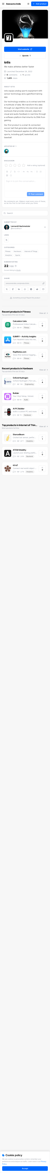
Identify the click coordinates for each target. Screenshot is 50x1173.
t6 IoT (15, 465)
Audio (26, 400)
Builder (16, 393)
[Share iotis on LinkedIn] (19, 289)
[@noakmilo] (6, 151)
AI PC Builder (18, 408)
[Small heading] (31, 171)
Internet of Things (30, 251)
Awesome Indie (13, 4)
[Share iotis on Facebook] (12, 289)
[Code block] (11, 175)
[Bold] (7, 171)
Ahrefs (18, 270)
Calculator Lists (20, 321)
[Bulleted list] (37, 171)
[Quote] (7, 175)
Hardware (17, 251)
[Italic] (11, 171)
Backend (29, 456)
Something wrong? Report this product (26, 298)
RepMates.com (19, 352)
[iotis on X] (6, 240)
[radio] (6, 165)
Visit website (23, 49)
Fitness (7, 251)
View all (42, 313)
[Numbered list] (40, 171)
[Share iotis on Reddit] (37, 289)
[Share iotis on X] (6, 289)
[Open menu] (3, 4)
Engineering (29, 384)
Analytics (8, 255)
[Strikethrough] (15, 171)
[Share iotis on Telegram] (31, 289)
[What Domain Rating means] (16, 266)
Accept (25, 1168)
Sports (17, 255)
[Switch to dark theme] (28, 4)
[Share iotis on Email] (43, 289)
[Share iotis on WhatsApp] (25, 289)
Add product (41, 4)
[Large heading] (24, 171)
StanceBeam (18, 434)
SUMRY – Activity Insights (24, 336)
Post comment (37, 194)
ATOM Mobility (19, 450)
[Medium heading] (27, 171)
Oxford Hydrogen (20, 378)
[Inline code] (18, 171)
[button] (6, 151)
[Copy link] (43, 283)
